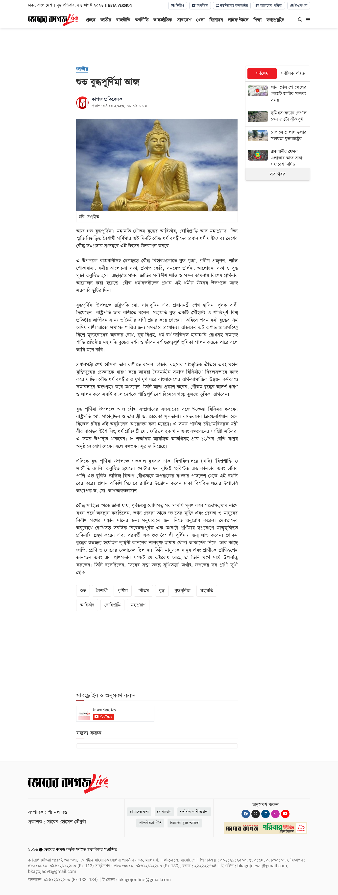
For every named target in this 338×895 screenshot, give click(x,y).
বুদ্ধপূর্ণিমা (182, 591)
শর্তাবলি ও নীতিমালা (194, 811)
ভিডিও (179, 5)
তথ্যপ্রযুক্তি (275, 20)
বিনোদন (216, 20)
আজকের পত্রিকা (270, 5)
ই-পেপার (300, 5)
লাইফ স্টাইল (238, 20)
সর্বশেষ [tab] (262, 73)
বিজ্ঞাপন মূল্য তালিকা (184, 822)
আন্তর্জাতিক (162, 20)
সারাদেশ (184, 20)
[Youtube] (285, 814)
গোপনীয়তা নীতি (150, 822)
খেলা (200, 20)
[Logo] (53, 19)
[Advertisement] (169, 47)
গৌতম (143, 591)
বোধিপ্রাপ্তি (112, 605)
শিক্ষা (257, 20)
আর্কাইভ (201, 5)
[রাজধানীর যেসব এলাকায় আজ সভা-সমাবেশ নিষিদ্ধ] (277, 158)
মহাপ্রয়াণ (138, 605)
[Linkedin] (265, 814)
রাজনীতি (123, 20)
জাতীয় (105, 20)
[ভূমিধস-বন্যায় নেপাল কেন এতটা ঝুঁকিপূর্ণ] (277, 116)
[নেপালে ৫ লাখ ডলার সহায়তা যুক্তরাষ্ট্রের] (277, 136)
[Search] (300, 20)
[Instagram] (275, 814)
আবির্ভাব (87, 605)
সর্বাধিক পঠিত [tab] (293, 73)
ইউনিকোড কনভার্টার (233, 5)
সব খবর (278, 174)
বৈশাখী (101, 591)
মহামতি (206, 591)
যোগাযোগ (164, 811)
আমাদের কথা (139, 811)
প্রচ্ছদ (91, 20)
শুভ (83, 591)
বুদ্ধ (162, 591)
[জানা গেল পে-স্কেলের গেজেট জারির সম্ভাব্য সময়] (277, 94)
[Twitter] (255, 814)
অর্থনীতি (141, 20)
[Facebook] (245, 814)
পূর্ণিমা (123, 591)
